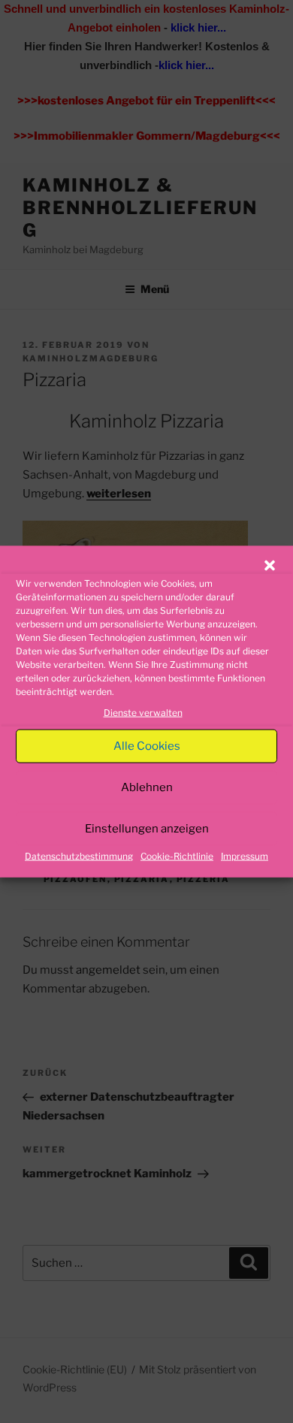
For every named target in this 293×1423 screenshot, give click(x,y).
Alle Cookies (146, 746)
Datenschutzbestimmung (79, 856)
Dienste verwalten (143, 712)
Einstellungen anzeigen (147, 828)
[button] (269, 565)
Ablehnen (147, 787)
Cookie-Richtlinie (176, 856)
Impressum (244, 856)
